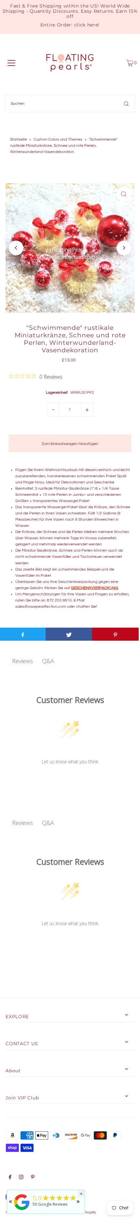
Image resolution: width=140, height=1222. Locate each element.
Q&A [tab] (48, 661)
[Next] (124, 247)
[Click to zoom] (124, 194)
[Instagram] (21, 1178)
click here (86, 24)
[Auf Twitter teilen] (69, 634)
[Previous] (16, 247)
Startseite (18, 139)
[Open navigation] (11, 63)
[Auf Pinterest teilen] (115, 634)
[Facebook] (10, 1178)
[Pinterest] (33, 1178)
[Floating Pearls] (21, 1210)
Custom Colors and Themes (58, 139)
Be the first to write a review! (70, 778)
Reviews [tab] (22, 661)
